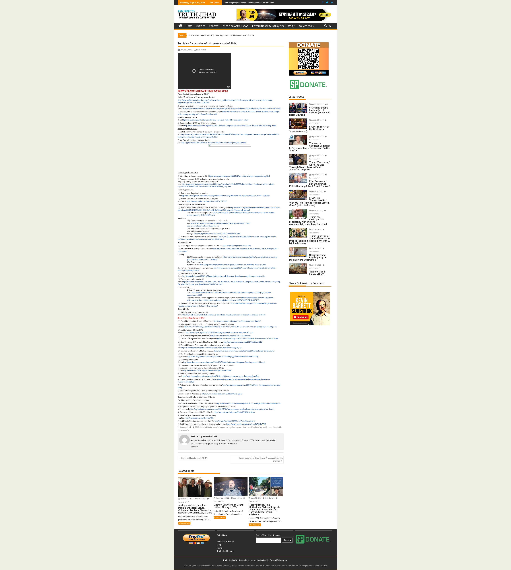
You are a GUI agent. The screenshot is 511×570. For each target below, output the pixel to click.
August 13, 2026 (317, 120)
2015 (201, 427)
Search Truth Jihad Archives (268, 535)
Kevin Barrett (201, 50)
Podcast (214, 26)
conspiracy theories (230, 427)
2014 (197, 427)
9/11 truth (208, 427)
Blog (219, 545)
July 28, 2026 (316, 265)
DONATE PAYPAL (307, 26)
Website (194, 447)
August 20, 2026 (317, 104)
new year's (185, 430)
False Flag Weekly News (235, 26)
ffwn (274, 427)
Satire (291, 26)
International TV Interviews (268, 26)
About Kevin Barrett (225, 541)
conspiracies (217, 427)
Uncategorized (202, 35)
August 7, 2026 (317, 191)
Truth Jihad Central (225, 551)
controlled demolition (246, 427)
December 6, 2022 (223, 498)
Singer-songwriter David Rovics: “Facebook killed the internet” (261, 459)
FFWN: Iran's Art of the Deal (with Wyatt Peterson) (245, 3)
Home (189, 26)
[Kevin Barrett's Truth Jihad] (180, 25)
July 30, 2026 (316, 229)
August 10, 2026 (317, 175)
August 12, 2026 (317, 156)
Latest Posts (296, 96)
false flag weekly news (263, 427)
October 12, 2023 (186, 499)
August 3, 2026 (317, 210)
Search (287, 540)
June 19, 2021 (256, 498)
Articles (200, 26)
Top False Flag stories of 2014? (194, 458)
